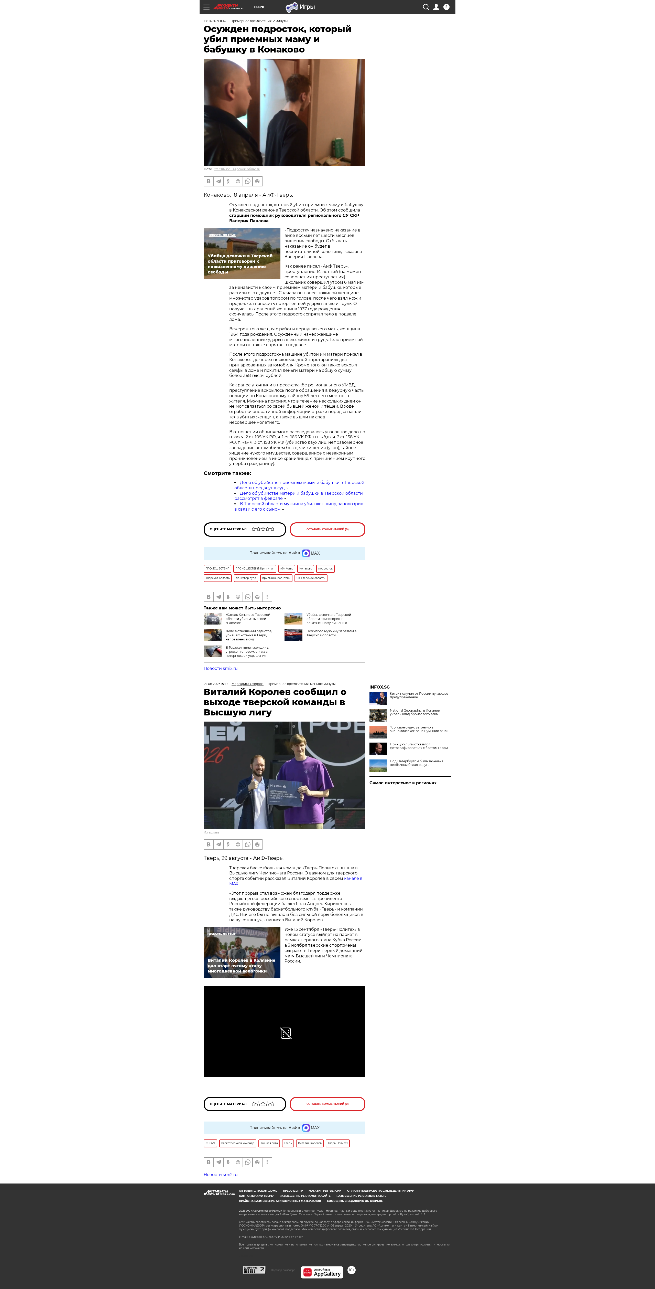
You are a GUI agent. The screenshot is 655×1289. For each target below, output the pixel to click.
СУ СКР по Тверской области (237, 169)
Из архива (212, 832)
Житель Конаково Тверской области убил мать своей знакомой (248, 619)
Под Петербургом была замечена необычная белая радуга (416, 763)
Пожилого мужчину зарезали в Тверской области (331, 633)
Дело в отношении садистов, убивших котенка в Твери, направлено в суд (249, 635)
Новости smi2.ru (221, 668)
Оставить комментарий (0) (328, 529)
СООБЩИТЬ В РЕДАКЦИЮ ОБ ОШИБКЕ (355, 1201)
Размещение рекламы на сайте (305, 1196)
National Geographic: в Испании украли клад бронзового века (415, 712)
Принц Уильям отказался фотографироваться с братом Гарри (419, 746)
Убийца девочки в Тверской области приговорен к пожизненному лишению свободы (318, 621)
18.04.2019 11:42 (215, 21)
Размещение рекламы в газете (361, 1196)
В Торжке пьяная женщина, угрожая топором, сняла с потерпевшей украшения (247, 652)
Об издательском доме (258, 1190)
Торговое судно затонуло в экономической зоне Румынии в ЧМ (419, 729)
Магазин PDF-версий (325, 1190)
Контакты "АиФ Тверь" (256, 1196)
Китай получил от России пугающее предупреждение (419, 695)
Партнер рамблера (283, 1270)
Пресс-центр (293, 1190)
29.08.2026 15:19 (215, 684)
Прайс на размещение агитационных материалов (280, 1201)
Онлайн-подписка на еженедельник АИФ (380, 1190)
